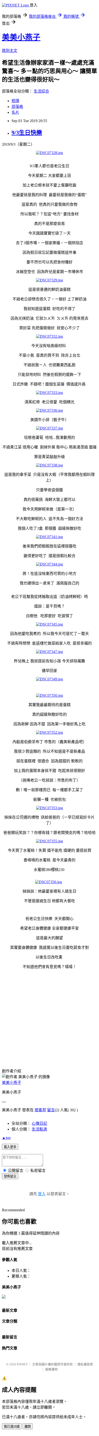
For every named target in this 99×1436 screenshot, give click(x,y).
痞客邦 (40, 1110)
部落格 (17, 107)
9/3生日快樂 (27, 133)
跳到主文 (9, 51)
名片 (15, 112)
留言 (51, 1110)
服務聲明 (51, 1369)
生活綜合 (41, 91)
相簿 (15, 101)
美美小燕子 (21, 37)
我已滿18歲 (12, 1426)
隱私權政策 (85, 1364)
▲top (6, 1138)
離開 (28, 1426)
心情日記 (39, 1123)
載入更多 (10, 1147)
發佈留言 (10, 1176)
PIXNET (22, 1364)
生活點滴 (39, 1129)
